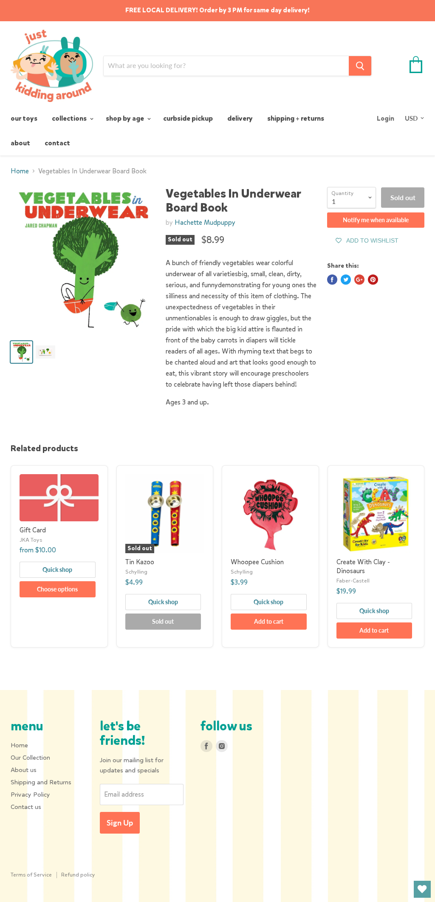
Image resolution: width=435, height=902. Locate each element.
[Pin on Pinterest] (373, 279)
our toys (24, 118)
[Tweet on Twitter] (346, 279)
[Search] (360, 66)
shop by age (125, 118)
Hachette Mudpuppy (205, 222)
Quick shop (57, 569)
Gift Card (33, 530)
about (20, 143)
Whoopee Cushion (257, 561)
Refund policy (78, 874)
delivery (240, 118)
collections (70, 118)
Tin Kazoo (139, 561)
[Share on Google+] (359, 279)
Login (385, 118)
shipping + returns (295, 118)
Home (20, 171)
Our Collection (30, 757)
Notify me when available (376, 219)
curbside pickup (188, 118)
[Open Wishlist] (422, 889)
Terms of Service (31, 874)
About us (24, 770)
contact (57, 143)
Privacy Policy (30, 794)
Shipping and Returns (41, 782)
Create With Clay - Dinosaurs (363, 566)
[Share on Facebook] (332, 279)
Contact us (26, 807)
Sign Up (120, 822)
